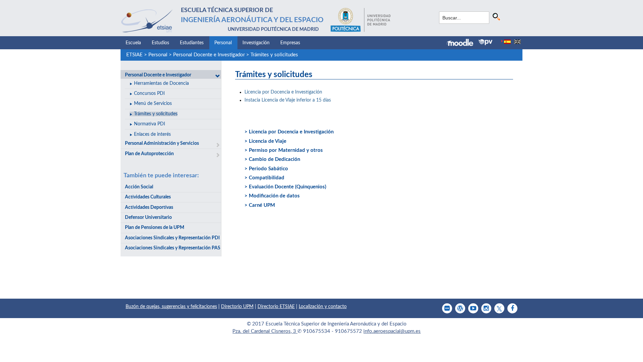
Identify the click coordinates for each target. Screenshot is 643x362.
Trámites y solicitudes (274, 54)
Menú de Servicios (153, 103)
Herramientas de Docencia (161, 83)
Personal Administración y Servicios (162, 143)
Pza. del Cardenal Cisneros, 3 (264, 331)
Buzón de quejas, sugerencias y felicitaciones (171, 306)
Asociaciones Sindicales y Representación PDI (172, 238)
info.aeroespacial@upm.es (392, 331)
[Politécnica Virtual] (485, 42)
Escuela (133, 43)
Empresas (290, 43)
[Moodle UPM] (463, 43)
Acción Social (139, 187)
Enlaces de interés (152, 134)
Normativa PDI (149, 124)
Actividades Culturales (148, 197)
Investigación (256, 43)
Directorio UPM (237, 306)
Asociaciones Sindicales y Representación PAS (172, 248)
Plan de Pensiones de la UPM (154, 227)
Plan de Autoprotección (149, 154)
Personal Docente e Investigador (209, 54)
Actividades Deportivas (149, 207)
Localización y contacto (323, 306)
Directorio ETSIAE (276, 306)
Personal (223, 43)
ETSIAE (134, 54)
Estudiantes (192, 43)
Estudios (160, 43)
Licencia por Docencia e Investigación (283, 92)
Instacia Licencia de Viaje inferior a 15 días (287, 100)
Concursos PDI (149, 93)
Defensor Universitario (148, 217)
